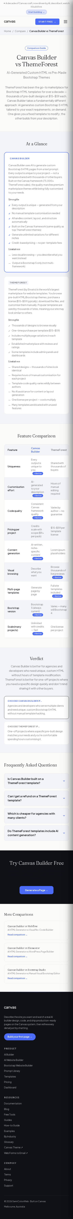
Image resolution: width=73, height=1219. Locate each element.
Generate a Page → (36, 890)
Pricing (8, 1082)
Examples (9, 1131)
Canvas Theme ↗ (13, 1147)
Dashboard (10, 1087)
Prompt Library (12, 1070)
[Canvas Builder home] (9, 21)
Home (7, 31)
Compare (20, 31)
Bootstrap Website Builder (18, 1065)
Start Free (47, 21)
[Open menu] (65, 21)
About (7, 1169)
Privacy (8, 1179)
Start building (36, 12)
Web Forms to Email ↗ (16, 1153)
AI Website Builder (13, 1060)
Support (8, 1185)
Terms (7, 1174)
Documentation (13, 1103)
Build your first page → (19, 1036)
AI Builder (9, 1054)
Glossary (9, 1141)
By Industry (10, 1136)
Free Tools (9, 1114)
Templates (10, 1076)
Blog (6, 1109)
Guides (8, 1120)
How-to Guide (12, 1125)
